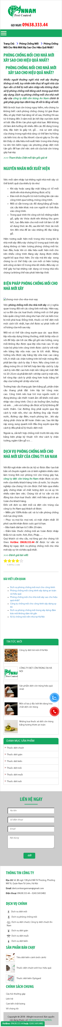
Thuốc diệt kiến (14, 761)
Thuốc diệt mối (14, 768)
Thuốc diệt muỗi (15, 775)
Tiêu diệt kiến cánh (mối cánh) (31, 957)
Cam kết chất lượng (15, 1004)
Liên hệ (9, 999)
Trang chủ (8, 44)
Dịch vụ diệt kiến (20, 941)
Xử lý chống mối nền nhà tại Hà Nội (27, 617)
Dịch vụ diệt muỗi (20, 936)
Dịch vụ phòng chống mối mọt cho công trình (32, 587)
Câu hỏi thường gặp (15, 994)
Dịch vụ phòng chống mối (24, 917)
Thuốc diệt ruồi (14, 781)
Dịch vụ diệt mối (19, 912)
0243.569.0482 (39, 893)
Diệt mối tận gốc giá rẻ (34, 158)
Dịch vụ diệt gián (20, 930)
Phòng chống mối (29, 44)
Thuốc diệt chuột (15, 748)
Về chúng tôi (12, 1009)
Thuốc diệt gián (14, 754)
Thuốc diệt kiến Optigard (29, 978)
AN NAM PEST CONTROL (40, 1020)
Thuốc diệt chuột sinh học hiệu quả (34, 968)
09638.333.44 (35, 25)
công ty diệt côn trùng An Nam (31, 98)
